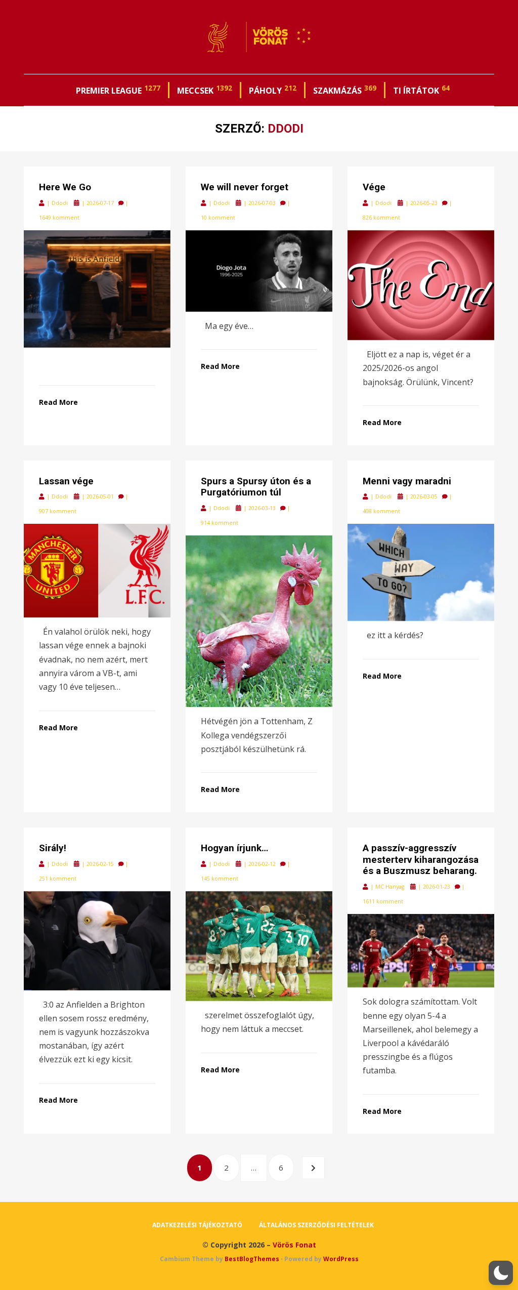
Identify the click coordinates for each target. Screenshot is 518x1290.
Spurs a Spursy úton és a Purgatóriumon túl (256, 486)
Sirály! (52, 848)
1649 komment (59, 217)
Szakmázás (344, 89)
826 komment (381, 217)
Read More (58, 402)
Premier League (118, 89)
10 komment (218, 217)
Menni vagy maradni (407, 481)
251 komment (57, 878)
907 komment (57, 511)
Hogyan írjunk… (234, 848)
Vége (374, 187)
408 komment (381, 511)
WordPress (341, 1259)
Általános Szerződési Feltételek (316, 1225)
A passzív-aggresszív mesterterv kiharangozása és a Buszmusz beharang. (421, 859)
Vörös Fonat (294, 1245)
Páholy (272, 89)
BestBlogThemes (252, 1259)
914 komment (219, 522)
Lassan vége (66, 481)
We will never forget (244, 187)
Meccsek (204, 89)
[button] (501, 1273)
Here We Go (65, 187)
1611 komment (383, 901)
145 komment (219, 878)
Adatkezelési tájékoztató (197, 1225)
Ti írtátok (421, 89)
